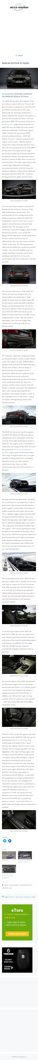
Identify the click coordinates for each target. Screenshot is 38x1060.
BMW (6, 885)
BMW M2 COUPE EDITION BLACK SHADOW (8, 876)
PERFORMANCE (26, 885)
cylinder (10, 124)
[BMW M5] (9, 855)
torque (19, 233)
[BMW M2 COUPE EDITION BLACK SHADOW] (9, 869)
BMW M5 (5, 860)
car (35, 116)
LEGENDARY (14, 885)
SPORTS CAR (7, 888)
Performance (8, 93)
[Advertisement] (19, 34)
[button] (19, 78)
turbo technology (20, 740)
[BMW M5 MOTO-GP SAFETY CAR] (25, 855)
